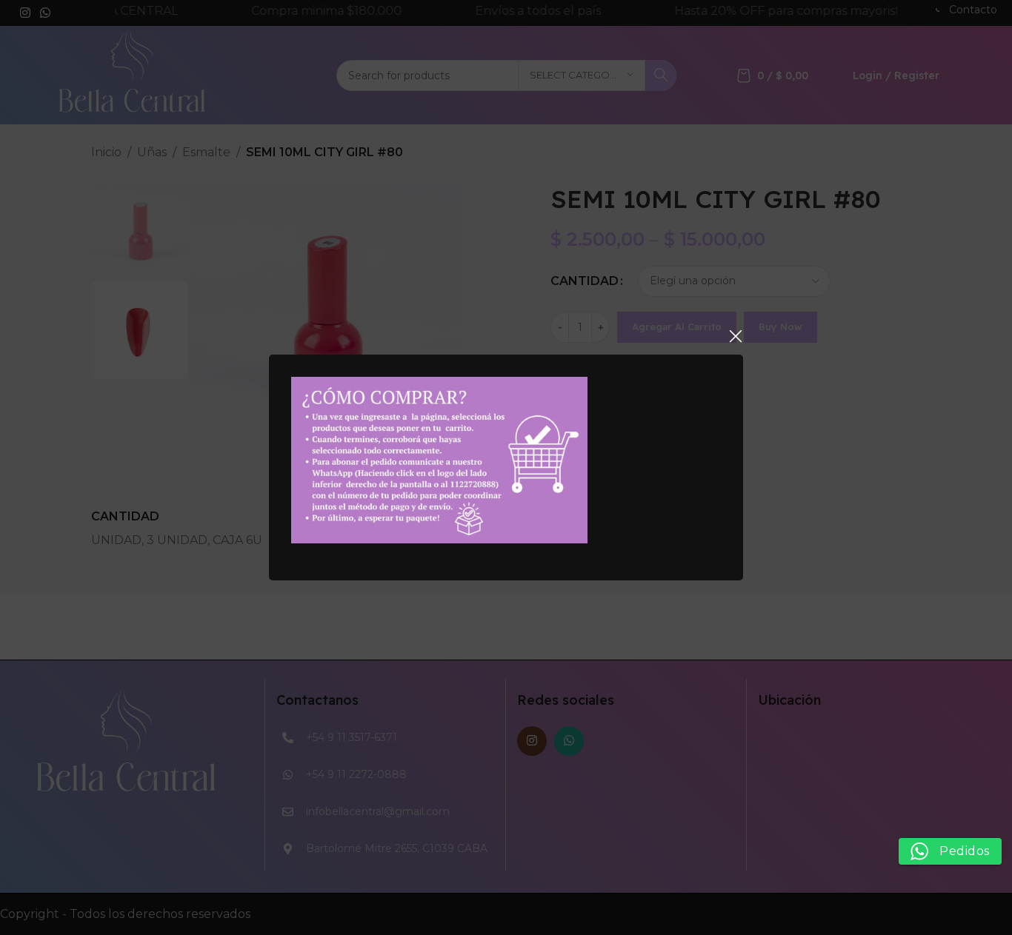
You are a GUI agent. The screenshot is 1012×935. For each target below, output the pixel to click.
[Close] (735, 336)
